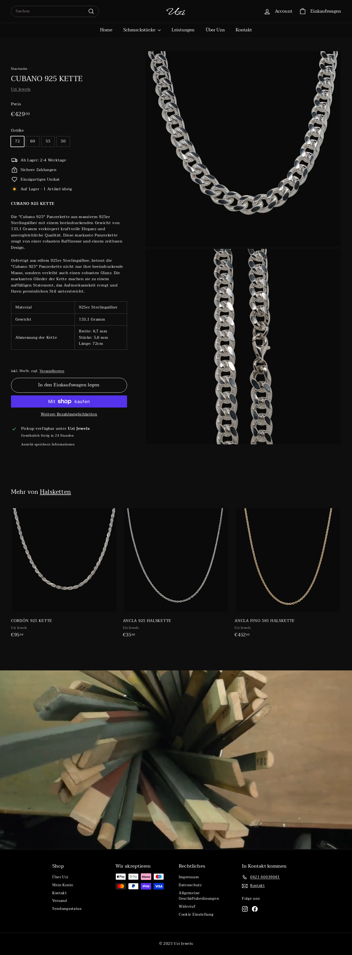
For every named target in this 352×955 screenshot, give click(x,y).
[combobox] (55, 11)
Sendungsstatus (67, 909)
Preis (16, 104)
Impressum (189, 877)
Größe (17, 130)
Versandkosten (52, 371)
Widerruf (187, 907)
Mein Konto (62, 885)
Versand (59, 901)
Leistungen (183, 30)
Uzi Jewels (21, 89)
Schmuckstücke (139, 30)
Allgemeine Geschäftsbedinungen (199, 896)
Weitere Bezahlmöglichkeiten (69, 414)
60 (32, 141)
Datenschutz (190, 885)
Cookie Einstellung (196, 915)
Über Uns (215, 30)
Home (106, 30)
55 (48, 141)
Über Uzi (60, 877)
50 (63, 141)
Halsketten (55, 492)
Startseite (19, 68)
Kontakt (244, 30)
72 (17, 141)
